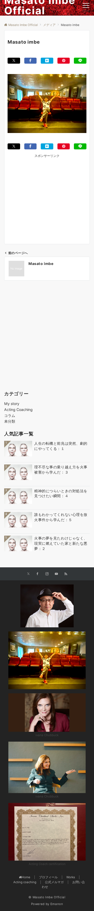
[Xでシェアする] (14, 61)
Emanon (56, 904)
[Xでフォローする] (28, 574)
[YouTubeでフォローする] (56, 574)
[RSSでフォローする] (65, 574)
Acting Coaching (18, 409)
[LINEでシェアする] (80, 61)
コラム (9, 415)
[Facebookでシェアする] (30, 61)
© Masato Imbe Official (46, 897)
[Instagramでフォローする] (47, 574)
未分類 (9, 421)
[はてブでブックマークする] (47, 61)
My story (11, 403)
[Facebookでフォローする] (37, 574)
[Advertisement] (47, 195)
